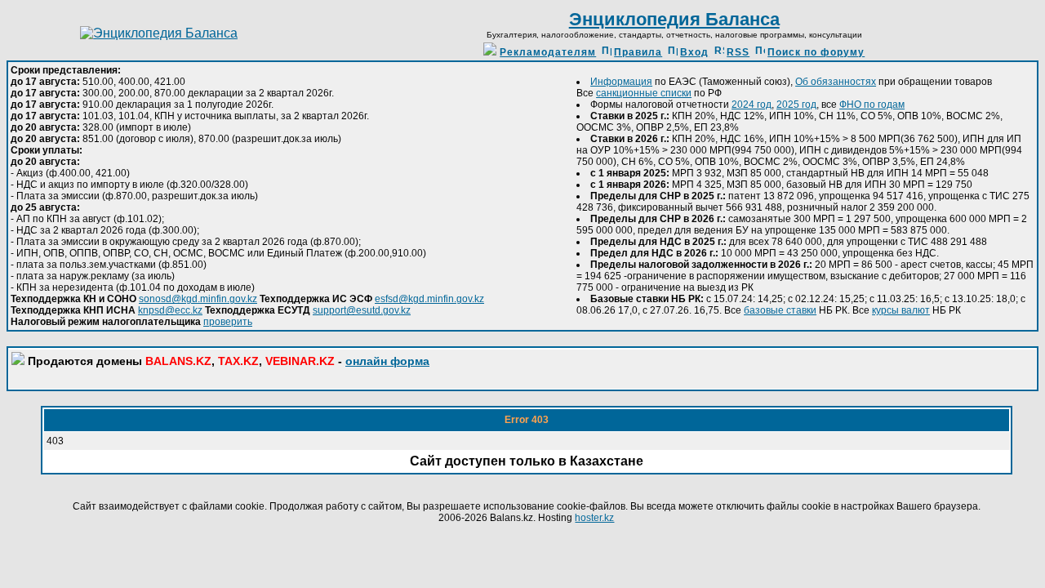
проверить (227, 321)
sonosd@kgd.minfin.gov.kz (198, 299)
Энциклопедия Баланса (674, 19)
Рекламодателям (548, 52)
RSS (738, 52)
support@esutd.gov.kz (362, 310)
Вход (694, 52)
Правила (638, 52)
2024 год (752, 104)
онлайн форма (387, 361)
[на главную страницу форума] (159, 33)
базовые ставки (780, 310)
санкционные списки (643, 93)
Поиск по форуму (816, 52)
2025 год (796, 104)
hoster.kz (594, 517)
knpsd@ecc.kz (170, 310)
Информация (621, 81)
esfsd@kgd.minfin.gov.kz (429, 299)
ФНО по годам (872, 104)
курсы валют (901, 310)
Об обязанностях (835, 81)
